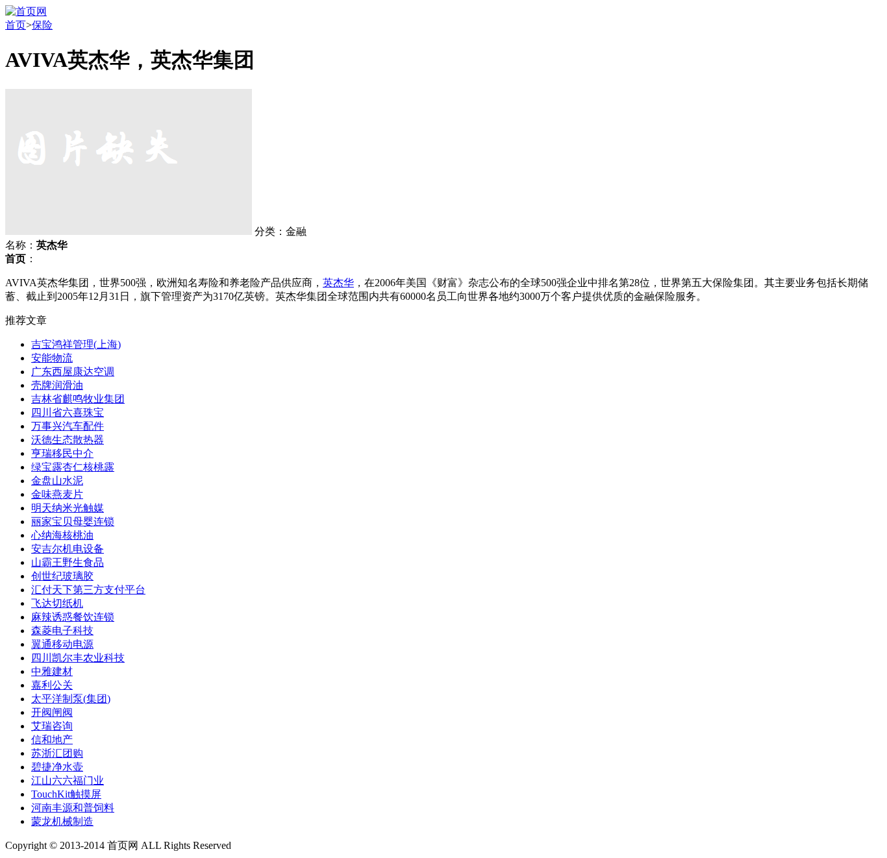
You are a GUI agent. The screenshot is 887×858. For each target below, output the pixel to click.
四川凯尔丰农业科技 (78, 657)
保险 (42, 25)
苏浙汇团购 (57, 753)
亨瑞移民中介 (62, 453)
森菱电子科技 (62, 630)
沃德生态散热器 (67, 439)
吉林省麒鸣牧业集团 (78, 398)
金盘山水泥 (57, 480)
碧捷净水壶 (57, 766)
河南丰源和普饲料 (72, 807)
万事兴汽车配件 (67, 426)
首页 (15, 25)
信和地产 (52, 739)
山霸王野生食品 (67, 562)
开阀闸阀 (52, 712)
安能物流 (52, 357)
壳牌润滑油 (57, 385)
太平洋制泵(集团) (70, 698)
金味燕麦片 (57, 494)
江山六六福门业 (67, 780)
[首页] (26, 11)
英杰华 (338, 282)
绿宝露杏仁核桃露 (72, 466)
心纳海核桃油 (62, 535)
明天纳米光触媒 (67, 507)
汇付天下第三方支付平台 (88, 589)
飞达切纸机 (57, 603)
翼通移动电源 (62, 644)
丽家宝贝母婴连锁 (72, 521)
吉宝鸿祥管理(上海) (76, 344)
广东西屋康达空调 (72, 371)
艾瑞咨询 (52, 725)
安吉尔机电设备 (67, 548)
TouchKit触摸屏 (66, 794)
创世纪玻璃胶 (62, 576)
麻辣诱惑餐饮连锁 (72, 616)
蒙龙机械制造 (62, 821)
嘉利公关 (52, 685)
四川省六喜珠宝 (67, 412)
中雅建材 (52, 671)
